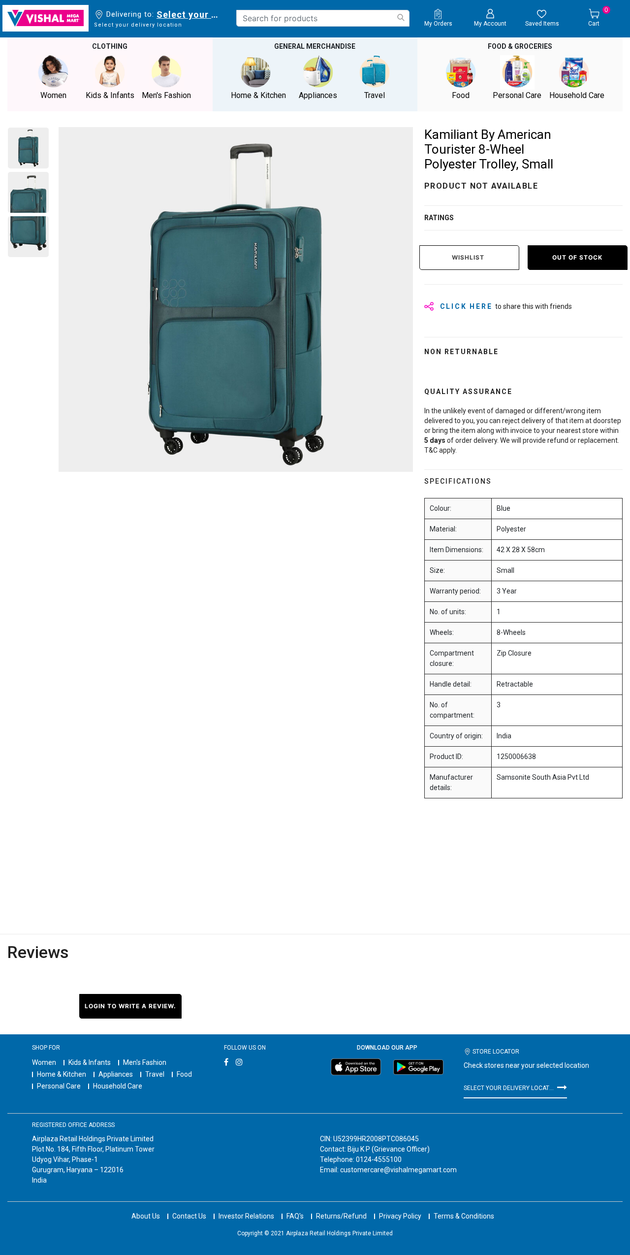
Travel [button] (374, 95)
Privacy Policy (400, 1216)
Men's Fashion (144, 1062)
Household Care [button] (576, 95)
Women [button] (53, 95)
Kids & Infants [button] (110, 95)
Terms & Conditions (464, 1216)
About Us (145, 1216)
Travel (154, 1074)
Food (184, 1074)
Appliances (115, 1074)
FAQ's (295, 1216)
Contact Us (189, 1216)
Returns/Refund (341, 1216)
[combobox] (323, 18)
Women (44, 1062)
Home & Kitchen (61, 1074)
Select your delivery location (189, 14)
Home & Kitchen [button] (258, 95)
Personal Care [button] (517, 95)
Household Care (117, 1086)
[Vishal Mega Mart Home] (45, 18)
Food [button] (461, 95)
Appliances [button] (318, 95)
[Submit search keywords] (401, 17)
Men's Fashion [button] (166, 95)
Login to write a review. (130, 1006)
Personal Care (59, 1086)
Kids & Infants (89, 1062)
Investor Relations (246, 1216)
